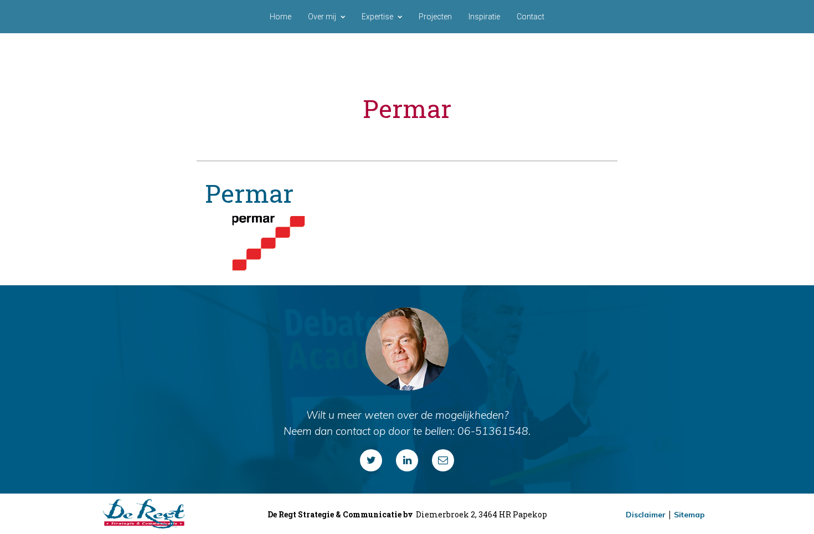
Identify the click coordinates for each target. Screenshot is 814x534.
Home (280, 16)
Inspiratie (484, 16)
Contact (530, 16)
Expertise (377, 16)
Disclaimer (646, 515)
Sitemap (689, 515)
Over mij (322, 16)
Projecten (435, 16)
